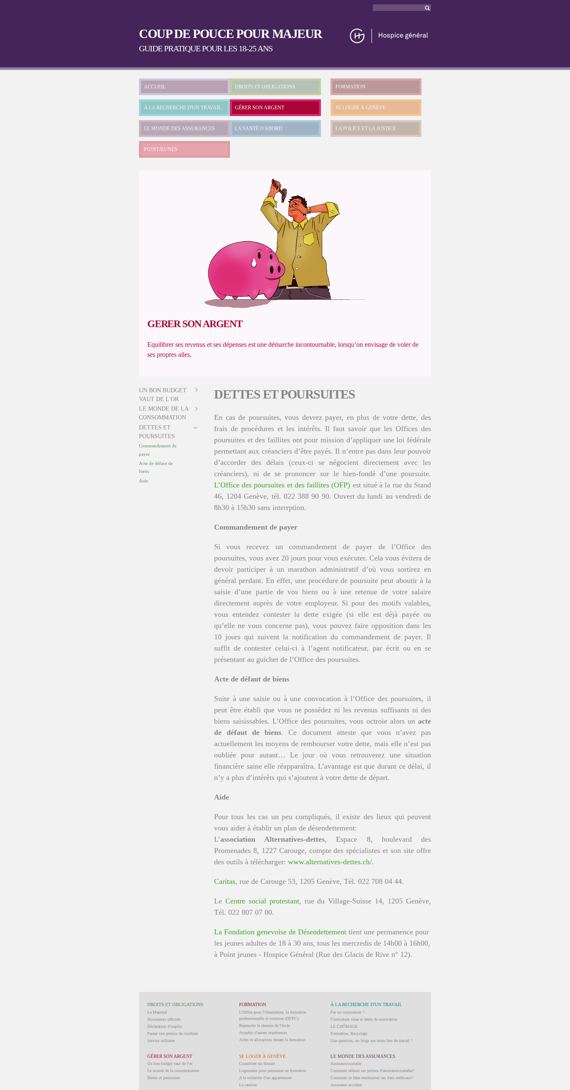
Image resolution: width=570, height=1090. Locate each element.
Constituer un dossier (257, 1063)
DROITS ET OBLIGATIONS (265, 87)
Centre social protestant (262, 901)
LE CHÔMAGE (344, 1026)
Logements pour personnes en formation (272, 1070)
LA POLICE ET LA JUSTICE (365, 128)
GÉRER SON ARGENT (259, 108)
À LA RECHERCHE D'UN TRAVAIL (182, 108)
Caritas (224, 881)
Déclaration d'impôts (164, 1026)
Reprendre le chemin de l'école (264, 1025)
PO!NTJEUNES (160, 149)
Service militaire (161, 1040)
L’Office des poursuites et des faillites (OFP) (282, 485)
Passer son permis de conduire (172, 1033)
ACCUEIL (155, 87)
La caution (248, 1084)
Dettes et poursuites (163, 1077)
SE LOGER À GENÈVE (360, 108)
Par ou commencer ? (347, 1012)
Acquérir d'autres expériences (263, 1032)
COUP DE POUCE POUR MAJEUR (230, 33)
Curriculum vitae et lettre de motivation (363, 1019)
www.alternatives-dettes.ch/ (330, 862)
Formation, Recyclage (348, 1033)
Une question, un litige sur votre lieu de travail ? (371, 1040)
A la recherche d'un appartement (265, 1077)
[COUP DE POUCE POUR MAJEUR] (389, 40)
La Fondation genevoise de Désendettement (280, 932)
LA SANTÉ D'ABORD (258, 128)
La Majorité (157, 1012)
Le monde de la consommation (173, 1070)
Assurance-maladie (345, 1063)
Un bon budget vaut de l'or (169, 1063)
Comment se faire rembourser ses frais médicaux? (371, 1077)
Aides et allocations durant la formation (272, 1039)
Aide (143, 480)
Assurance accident (346, 1084)
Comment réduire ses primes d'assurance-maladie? (372, 1070)
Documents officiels (164, 1019)
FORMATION (350, 87)
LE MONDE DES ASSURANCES (179, 128)
